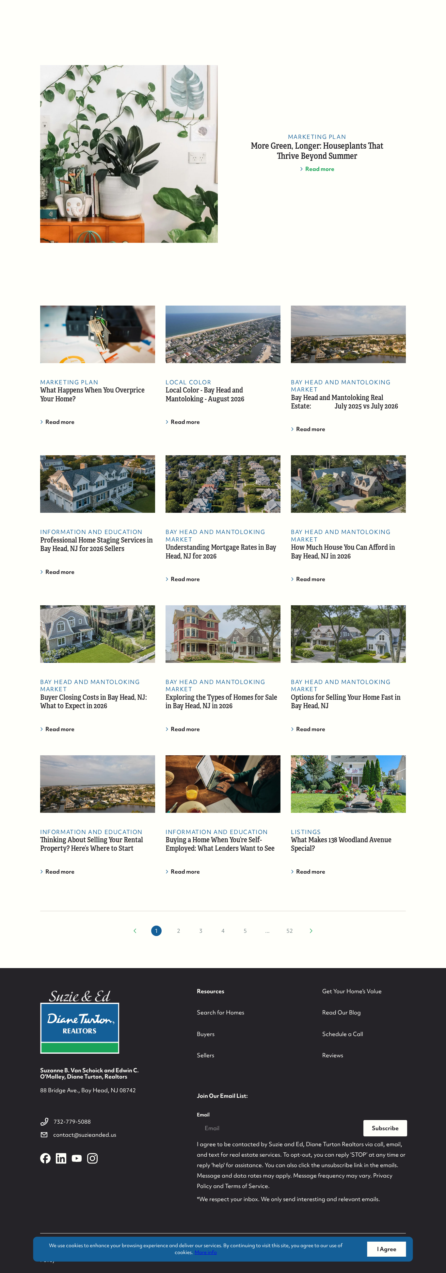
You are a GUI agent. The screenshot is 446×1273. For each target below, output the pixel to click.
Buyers (206, 1034)
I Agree (386, 1249)
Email (203, 1114)
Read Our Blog (341, 1012)
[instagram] (92, 1158)
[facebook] (45, 1158)
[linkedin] (61, 1158)
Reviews (332, 1055)
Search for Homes (220, 1012)
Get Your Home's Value (352, 991)
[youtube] (77, 1158)
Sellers (205, 1055)
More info (206, 1252)
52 (289, 930)
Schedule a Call (342, 1034)
